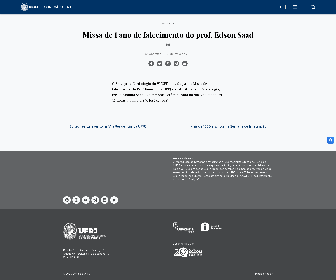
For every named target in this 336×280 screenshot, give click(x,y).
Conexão (155, 54)
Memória (168, 23)
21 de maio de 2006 (180, 54)
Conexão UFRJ (81, 273)
